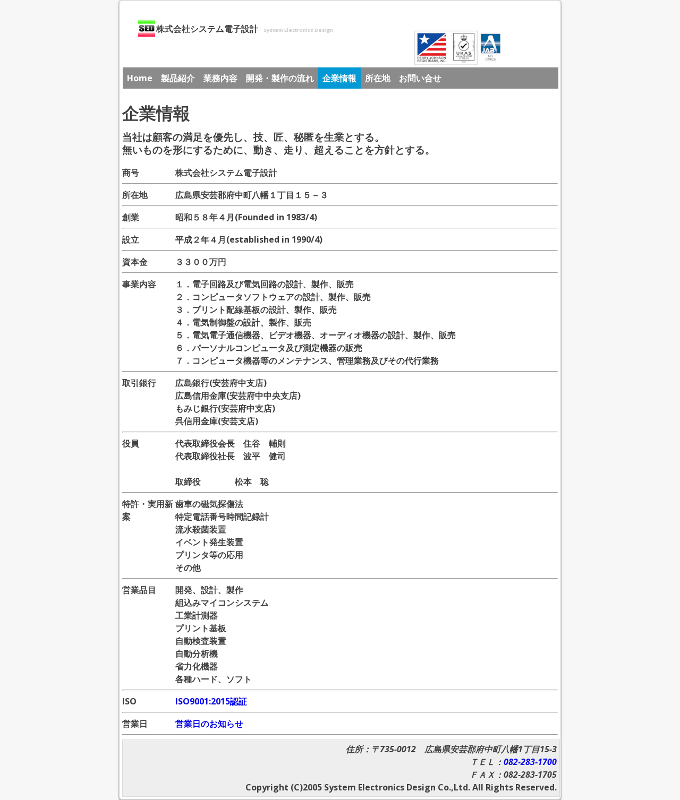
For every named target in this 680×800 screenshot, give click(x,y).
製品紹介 (178, 78)
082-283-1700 (530, 762)
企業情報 (339, 78)
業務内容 (220, 78)
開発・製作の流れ (280, 78)
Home (139, 78)
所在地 (377, 78)
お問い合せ (420, 78)
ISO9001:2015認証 (211, 701)
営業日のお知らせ (209, 723)
